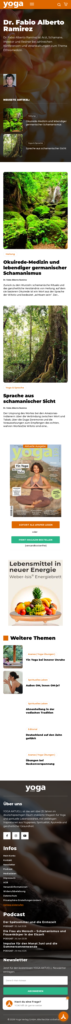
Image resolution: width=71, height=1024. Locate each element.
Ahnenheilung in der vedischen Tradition (40, 711)
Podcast (8, 926)
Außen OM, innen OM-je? (43, 685)
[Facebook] (7, 835)
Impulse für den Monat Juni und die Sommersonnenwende (30, 945)
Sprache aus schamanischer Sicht (46, 148)
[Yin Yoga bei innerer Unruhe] (13, 656)
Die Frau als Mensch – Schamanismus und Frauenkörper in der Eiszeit (34, 933)
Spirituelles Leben (38, 680)
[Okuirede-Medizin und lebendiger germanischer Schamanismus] (13, 119)
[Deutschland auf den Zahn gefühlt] (13, 733)
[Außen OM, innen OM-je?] (13, 682)
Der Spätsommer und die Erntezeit (29, 922)
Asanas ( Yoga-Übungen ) (41, 654)
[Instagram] (15, 835)
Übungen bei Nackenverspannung (40, 762)
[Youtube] (24, 835)
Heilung (32, 116)
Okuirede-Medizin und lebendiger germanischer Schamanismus (35, 267)
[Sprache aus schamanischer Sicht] (13, 145)
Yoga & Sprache (35, 143)
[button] (35, 900)
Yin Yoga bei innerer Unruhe (45, 659)
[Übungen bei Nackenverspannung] (13, 759)
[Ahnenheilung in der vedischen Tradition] (13, 707)
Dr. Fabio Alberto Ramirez (15, 280)
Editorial (32, 729)
